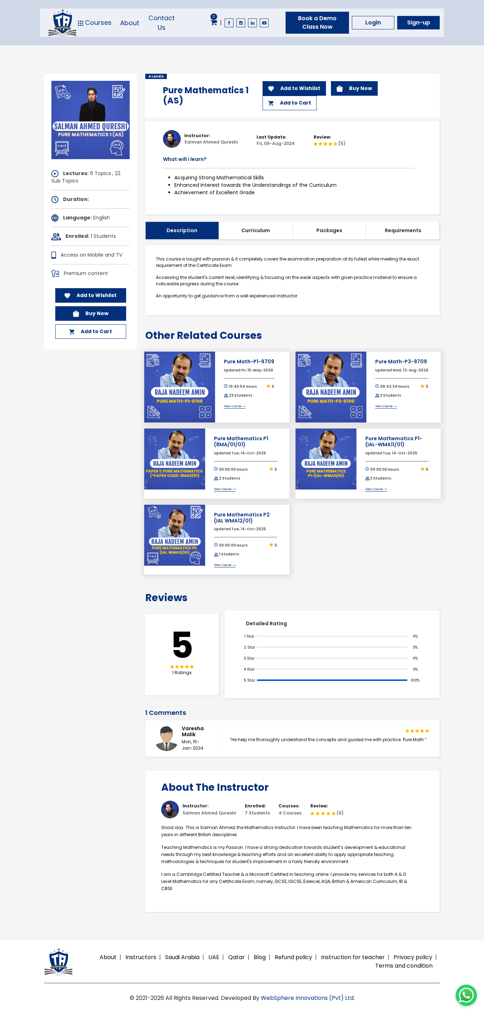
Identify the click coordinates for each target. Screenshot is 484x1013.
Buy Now (96, 313)
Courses (97, 22)
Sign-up (418, 22)
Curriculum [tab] (255, 230)
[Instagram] (240, 22)
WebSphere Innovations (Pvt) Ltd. (308, 998)
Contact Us (161, 22)
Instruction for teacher (353, 957)
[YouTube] (264, 22)
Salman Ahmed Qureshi (211, 142)
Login (373, 22)
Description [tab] (182, 230)
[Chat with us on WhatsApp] (466, 995)
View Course (233, 406)
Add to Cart (96, 331)
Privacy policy (413, 957)
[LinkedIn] (252, 22)
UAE (213, 957)
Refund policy (293, 957)
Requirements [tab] (403, 230)
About (129, 22)
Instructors (140, 957)
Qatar (236, 957)
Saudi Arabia (182, 957)
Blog (260, 957)
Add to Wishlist (96, 295)
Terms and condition (404, 966)
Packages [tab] (329, 230)
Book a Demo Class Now (317, 22)
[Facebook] (229, 22)
